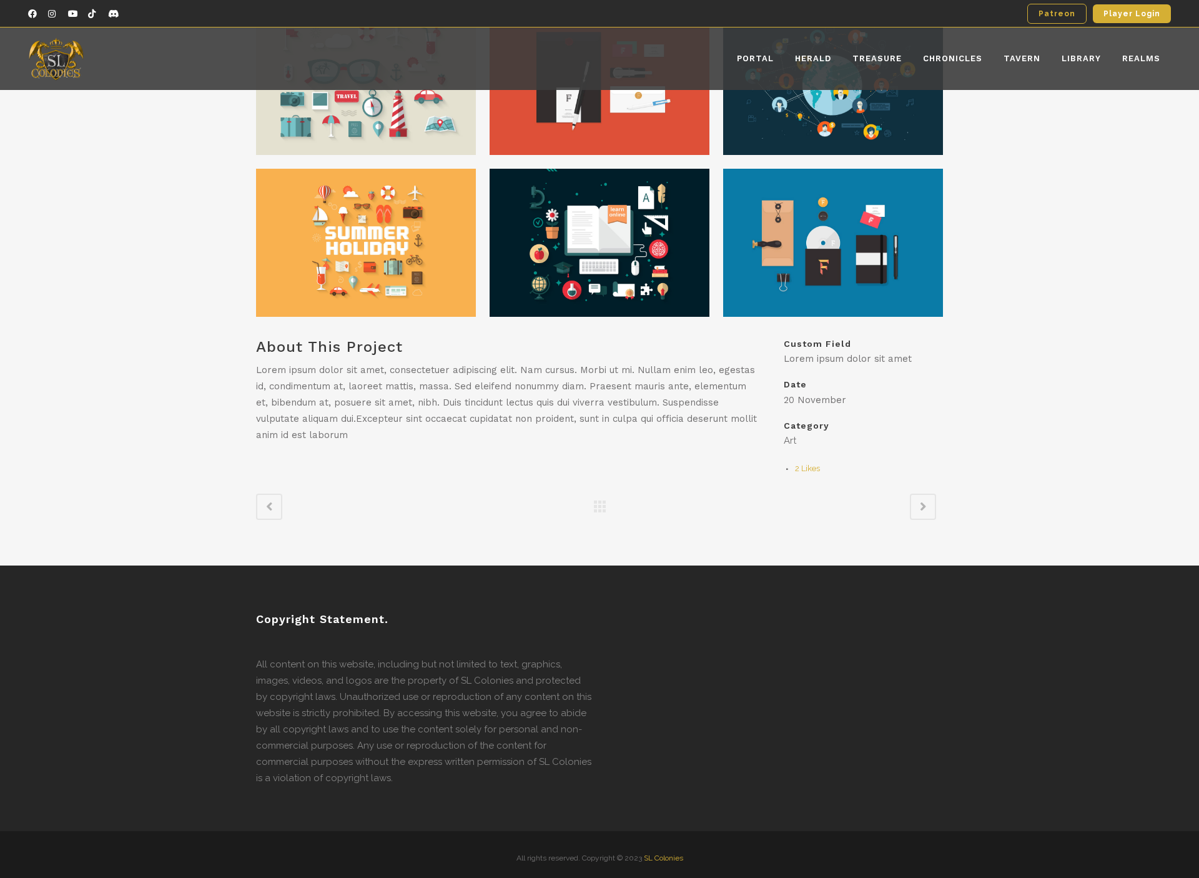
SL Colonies (663, 858)
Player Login (1131, 13)
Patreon (1057, 13)
